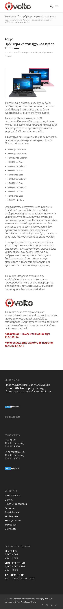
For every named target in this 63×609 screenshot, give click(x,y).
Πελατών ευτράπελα (16, 503)
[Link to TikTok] (56, 605)
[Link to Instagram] (46, 605)
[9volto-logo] (26, 6)
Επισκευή (10, 507)
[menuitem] (50, 6)
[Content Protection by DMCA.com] (12, 407)
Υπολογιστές (12, 516)
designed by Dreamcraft (24, 598)
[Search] (50, 6)
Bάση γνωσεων (13, 520)
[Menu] (56, 6)
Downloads (11, 528)
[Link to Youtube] (51, 605)
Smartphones (26, 52)
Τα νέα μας (37, 52)
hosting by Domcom (44, 598)
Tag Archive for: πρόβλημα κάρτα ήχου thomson (30, 16)
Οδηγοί (9, 499)
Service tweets (13, 495)
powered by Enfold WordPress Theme (20, 602)
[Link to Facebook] (42, 605)
